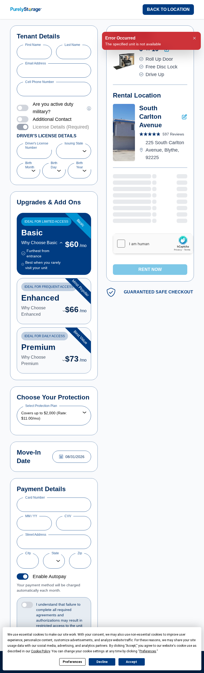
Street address (35, 534)
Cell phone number (39, 82)
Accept (131, 662)
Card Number (35, 497)
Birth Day (54, 165)
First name (33, 45)
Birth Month (29, 165)
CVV (68, 516)
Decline (102, 662)
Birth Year (79, 165)
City (28, 553)
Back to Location (168, 9)
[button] (89, 108)
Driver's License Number (36, 145)
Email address (35, 63)
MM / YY (31, 516)
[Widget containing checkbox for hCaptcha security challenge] (153, 244)
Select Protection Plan (41, 406)
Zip (80, 553)
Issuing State (74, 143)
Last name (72, 45)
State (55, 553)
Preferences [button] (147, 651)
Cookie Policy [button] (40, 651)
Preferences (72, 662)
